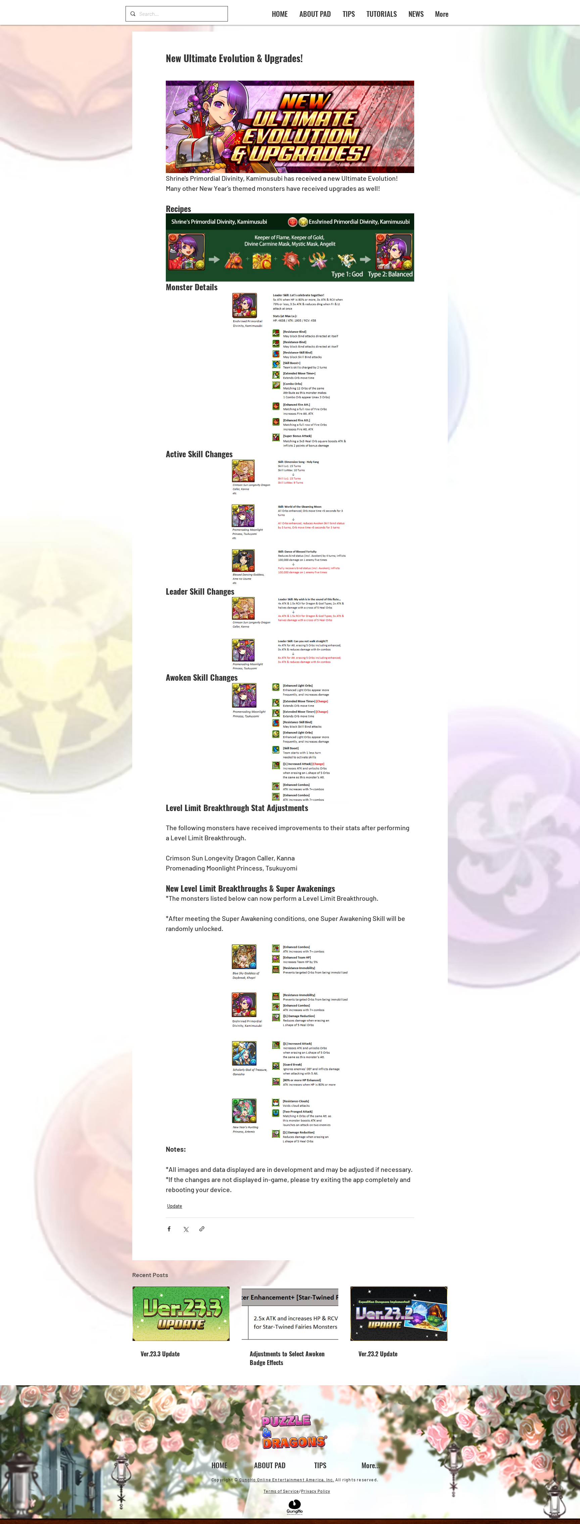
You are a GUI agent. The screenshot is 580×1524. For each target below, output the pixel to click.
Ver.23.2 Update (377, 1353)
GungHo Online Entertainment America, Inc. (286, 1479)
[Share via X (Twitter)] (185, 1229)
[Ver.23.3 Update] (181, 1313)
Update (174, 1206)
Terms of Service (281, 1491)
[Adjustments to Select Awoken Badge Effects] (290, 1313)
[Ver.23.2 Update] (398, 1313)
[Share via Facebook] (169, 1229)
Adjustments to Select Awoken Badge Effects (287, 1358)
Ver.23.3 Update (160, 1353)
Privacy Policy (315, 1491)
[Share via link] (202, 1229)
